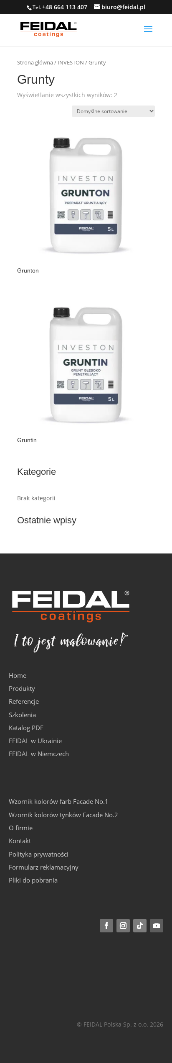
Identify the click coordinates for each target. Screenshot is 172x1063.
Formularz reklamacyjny (43, 867)
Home (17, 675)
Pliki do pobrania (33, 880)
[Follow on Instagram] (123, 925)
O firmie (21, 828)
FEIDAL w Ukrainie (35, 740)
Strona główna (35, 62)
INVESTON (71, 62)
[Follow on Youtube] (156, 925)
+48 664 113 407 (64, 7)
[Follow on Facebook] (106, 925)
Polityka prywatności (38, 854)
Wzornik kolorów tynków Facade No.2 (63, 815)
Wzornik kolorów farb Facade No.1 (59, 801)
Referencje (24, 701)
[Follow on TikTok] (140, 925)
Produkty (22, 688)
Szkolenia (22, 714)
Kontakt (20, 841)
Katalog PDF (26, 727)
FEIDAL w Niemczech (39, 753)
